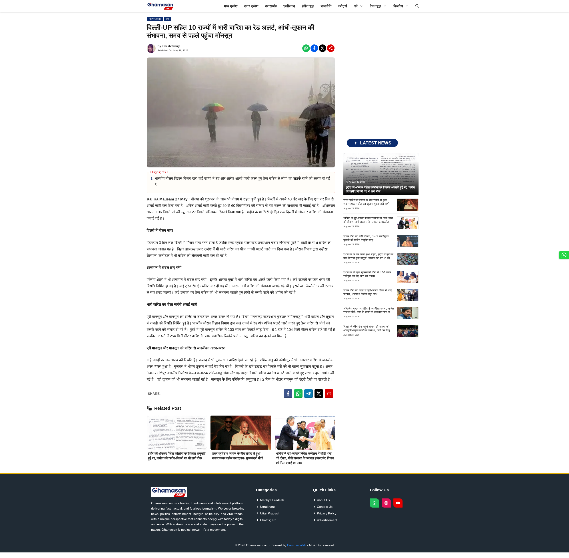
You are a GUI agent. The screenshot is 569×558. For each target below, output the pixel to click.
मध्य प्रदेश (230, 6)
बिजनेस (398, 6)
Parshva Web (296, 545)
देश (167, 19)
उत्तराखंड (271, 6)
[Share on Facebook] (288, 393)
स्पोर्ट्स (342, 6)
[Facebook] (306, 48)
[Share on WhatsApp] (298, 393)
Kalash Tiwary (171, 46)
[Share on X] (319, 393)
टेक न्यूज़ (375, 6)
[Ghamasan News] (160, 6)
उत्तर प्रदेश (251, 6)
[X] (322, 48)
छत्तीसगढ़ (289, 6)
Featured (155, 19)
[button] (417, 6)
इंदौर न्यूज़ (308, 6)
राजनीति (326, 6)
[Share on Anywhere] (329, 393)
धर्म (355, 6)
